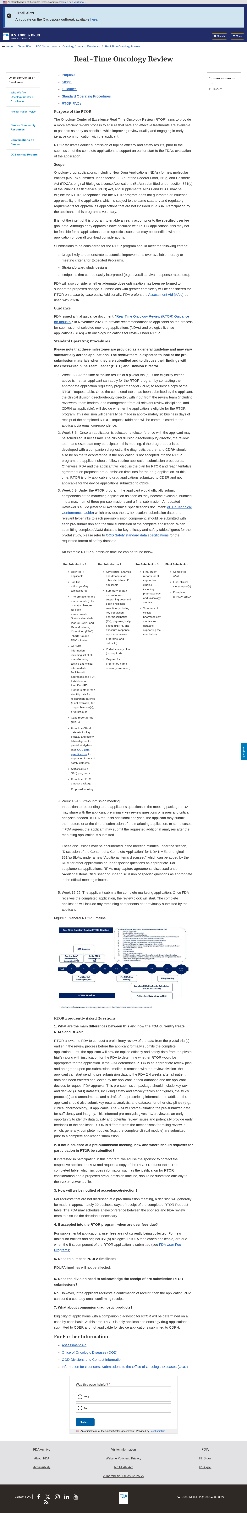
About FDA (24, 46)
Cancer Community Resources (23, 127)
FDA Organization (47, 46)
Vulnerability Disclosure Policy (123, 1476)
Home (9, 46)
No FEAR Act (123, 1467)
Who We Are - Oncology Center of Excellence (22, 97)
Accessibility (41, 1467)
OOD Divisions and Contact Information (92, 1360)
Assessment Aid (74, 1345)
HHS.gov (205, 1458)
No (86, 1408)
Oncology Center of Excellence (81, 46)
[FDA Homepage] (21, 36)
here (93, 19)
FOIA (205, 1449)
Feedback (243, 752)
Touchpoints (156, 1431)
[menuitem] (224, 85)
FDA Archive (41, 1449)
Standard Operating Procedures (86, 96)
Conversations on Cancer (22, 142)
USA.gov (205, 1467)
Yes (86, 1396)
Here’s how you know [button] (73, 2)
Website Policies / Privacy (123, 1458)
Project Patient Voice (23, 111)
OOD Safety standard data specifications (137, 535)
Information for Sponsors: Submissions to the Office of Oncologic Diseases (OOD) (125, 1367)
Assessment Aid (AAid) (166, 295)
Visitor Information (123, 1449)
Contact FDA (22, 1496)
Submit (85, 1422)
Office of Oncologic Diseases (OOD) (90, 1352)
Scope (67, 82)
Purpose (68, 75)
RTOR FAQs (71, 103)
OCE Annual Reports (24, 154)
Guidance (69, 89)
